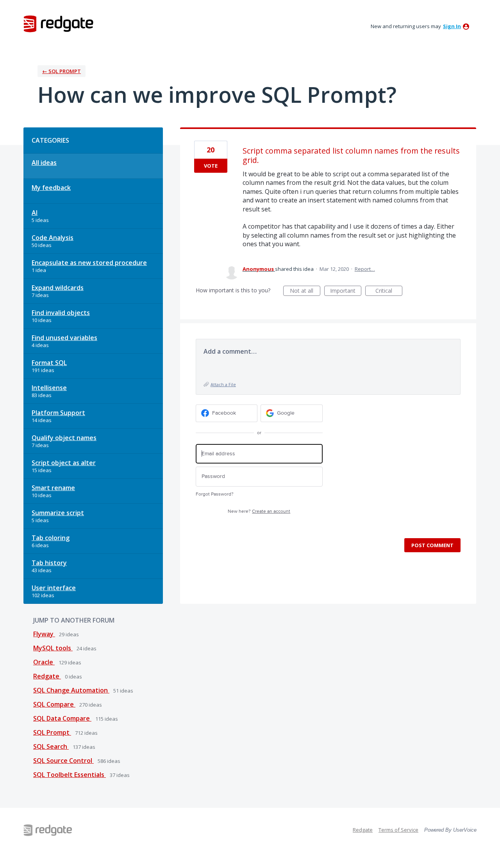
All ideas (44, 162)
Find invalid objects (61, 312)
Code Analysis (52, 237)
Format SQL (49, 362)
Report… (365, 268)
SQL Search (51, 746)
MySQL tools (53, 648)
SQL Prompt (52, 732)
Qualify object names (64, 437)
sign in (452, 26)
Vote (211, 165)
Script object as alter (64, 462)
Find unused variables (64, 337)
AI (35, 212)
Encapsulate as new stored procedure (89, 262)
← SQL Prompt (61, 71)
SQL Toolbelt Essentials (69, 774)
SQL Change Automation (71, 690)
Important (345, 291)
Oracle (44, 662)
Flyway (44, 634)
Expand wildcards (58, 287)
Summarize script (58, 512)
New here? (259, 511)
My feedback (51, 187)
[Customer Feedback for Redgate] (58, 23)
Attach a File (223, 384)
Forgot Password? (215, 494)
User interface (54, 588)
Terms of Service (398, 829)
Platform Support (58, 412)
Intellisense (49, 387)
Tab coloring (51, 537)
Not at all (305, 291)
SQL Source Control (63, 760)
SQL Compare (54, 704)
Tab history (49, 562)
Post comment (432, 545)
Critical (388, 291)
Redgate (47, 676)
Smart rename (53, 487)
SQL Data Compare (62, 718)
